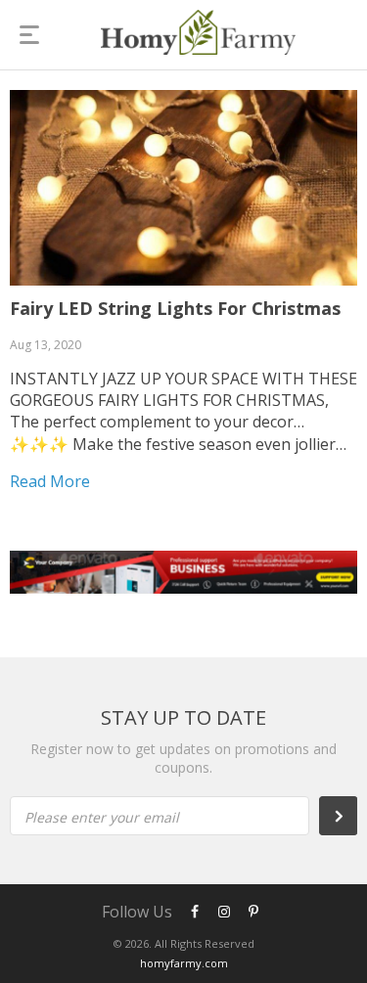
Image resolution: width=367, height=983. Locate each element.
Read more (50, 481)
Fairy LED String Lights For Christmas (175, 308)
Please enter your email (101, 817)
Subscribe (348, 816)
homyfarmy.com (184, 963)
